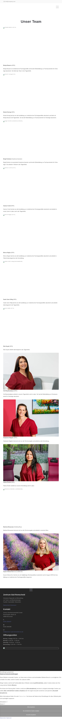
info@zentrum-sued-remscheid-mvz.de (13, 631)
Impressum (13, 605)
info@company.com (10, 1)
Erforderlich (3, 702)
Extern (2, 704)
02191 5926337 (7, 621)
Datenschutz (6, 605)
